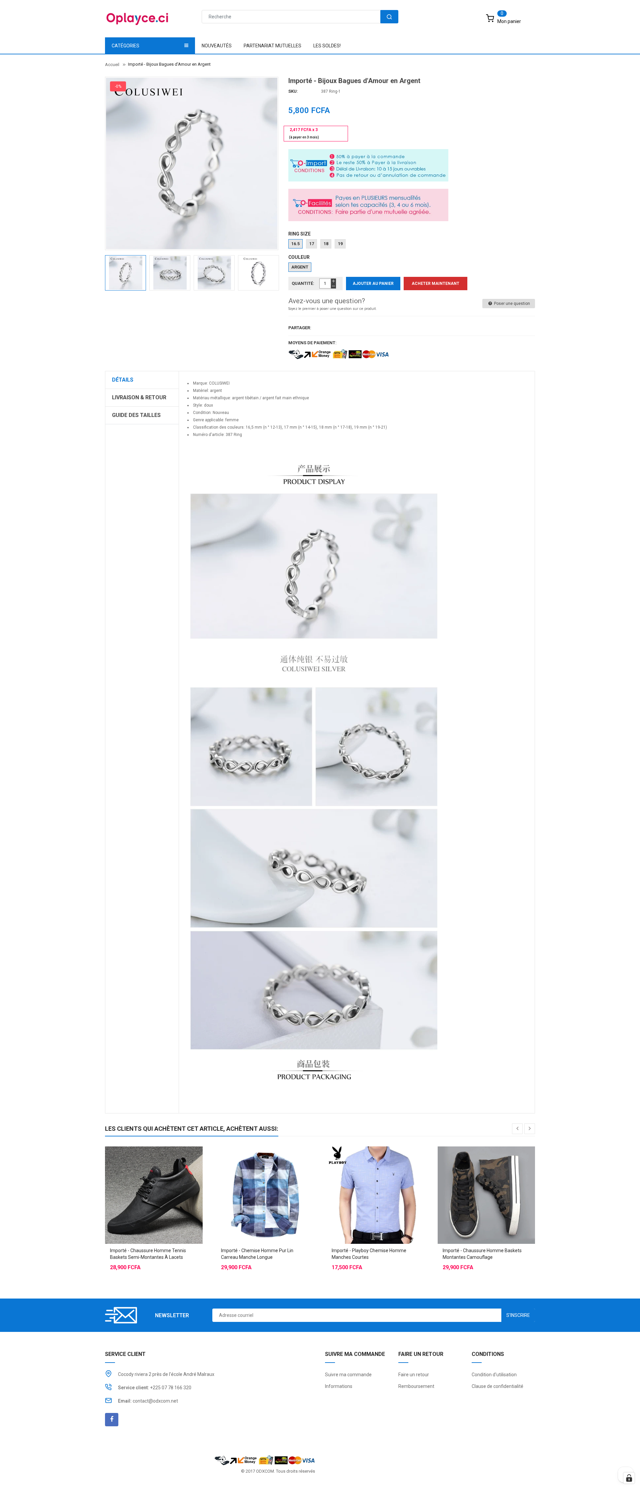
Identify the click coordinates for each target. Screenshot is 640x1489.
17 (311, 243)
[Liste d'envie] (154, 1178)
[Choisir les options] (140, 1178)
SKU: (293, 91)
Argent (299, 267)
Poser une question (511, 303)
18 (326, 243)
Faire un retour (413, 1374)
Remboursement (416, 1386)
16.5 (295, 243)
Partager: (299, 327)
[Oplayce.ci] (264, 1459)
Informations (338, 1386)
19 (340, 243)
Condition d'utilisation (494, 1374)
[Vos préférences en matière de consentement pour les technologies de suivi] (629, 1478)
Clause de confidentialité (497, 1386)
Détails (122, 380)
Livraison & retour (139, 397)
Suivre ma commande (348, 1374)
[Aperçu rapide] (167, 1178)
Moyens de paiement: (312, 342)
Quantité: (303, 283)
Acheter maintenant (435, 283)
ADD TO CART (456, 1472)
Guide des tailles (136, 415)
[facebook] (111, 1419)
